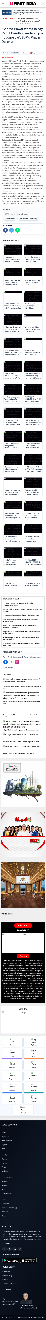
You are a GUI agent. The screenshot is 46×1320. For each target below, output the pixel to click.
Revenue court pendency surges (10, 584)
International (6, 1201)
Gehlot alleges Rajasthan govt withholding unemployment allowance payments (32, 306)
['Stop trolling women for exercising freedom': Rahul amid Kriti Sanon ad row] (23, 681)
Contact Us (6, 1279)
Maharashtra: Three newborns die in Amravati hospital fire (12, 516)
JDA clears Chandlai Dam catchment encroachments (32, 539)
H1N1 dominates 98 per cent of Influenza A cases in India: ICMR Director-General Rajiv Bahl (12, 352)
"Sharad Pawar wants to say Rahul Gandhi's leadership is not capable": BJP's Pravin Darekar (28, 21)
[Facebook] (5, 662)
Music (4, 1197)
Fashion (4, 1170)
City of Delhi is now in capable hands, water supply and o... (22, 730)
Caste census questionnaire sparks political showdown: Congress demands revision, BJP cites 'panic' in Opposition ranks (12, 259)
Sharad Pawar (10, 218)
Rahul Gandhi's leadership (28, 218)
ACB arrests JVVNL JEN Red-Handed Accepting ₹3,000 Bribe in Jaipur (12, 422)
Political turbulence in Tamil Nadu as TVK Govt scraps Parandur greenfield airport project (12, 399)
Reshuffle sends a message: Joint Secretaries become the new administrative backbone (12, 562)
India (3, 1156)
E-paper (5, 1287)
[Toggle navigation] (3, 3)
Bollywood (5, 1189)
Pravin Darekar (22, 214)
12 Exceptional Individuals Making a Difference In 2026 (21, 615)
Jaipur (4, 1140)
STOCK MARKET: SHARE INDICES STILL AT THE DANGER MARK (33, 562)
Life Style (5, 1162)
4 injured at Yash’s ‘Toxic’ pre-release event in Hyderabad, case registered (11, 539)
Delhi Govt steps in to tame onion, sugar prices (32, 283)
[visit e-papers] (7, 916)
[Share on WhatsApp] (17, 230)
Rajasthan (5, 1144)
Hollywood (5, 1193)
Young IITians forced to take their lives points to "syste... (22, 742)
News (12, 18)
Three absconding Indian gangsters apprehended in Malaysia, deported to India (12, 469)
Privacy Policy (7, 1283)
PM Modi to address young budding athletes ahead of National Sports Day (11, 446)
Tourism (4, 1175)
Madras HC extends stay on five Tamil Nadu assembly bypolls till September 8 (33, 422)
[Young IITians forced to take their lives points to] (23, 737)
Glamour (5, 1166)
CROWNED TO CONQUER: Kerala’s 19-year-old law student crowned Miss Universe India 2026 (33, 399)
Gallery (4, 1223)
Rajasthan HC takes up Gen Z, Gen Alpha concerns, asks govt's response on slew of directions (12, 329)
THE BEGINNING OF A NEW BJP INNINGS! (32, 584)
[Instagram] (17, 662)
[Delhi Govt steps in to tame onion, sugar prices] (22, 748)
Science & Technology (9, 1215)
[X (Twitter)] (11, 662)
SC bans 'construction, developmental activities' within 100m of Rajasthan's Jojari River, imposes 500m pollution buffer (33, 446)
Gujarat (4, 1152)
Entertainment (7, 1185)
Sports (4, 1207)
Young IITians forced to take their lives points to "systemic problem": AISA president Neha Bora (12, 283)
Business (5, 1179)
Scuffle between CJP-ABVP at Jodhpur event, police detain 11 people (33, 469)
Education (5, 1211)
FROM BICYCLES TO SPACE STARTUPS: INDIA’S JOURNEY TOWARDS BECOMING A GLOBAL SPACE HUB (32, 516)
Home (5, 18)
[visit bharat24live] (23, 836)
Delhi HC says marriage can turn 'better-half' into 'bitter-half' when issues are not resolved (12, 376)
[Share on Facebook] (5, 230)
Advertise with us (8, 1291)
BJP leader (9, 214)
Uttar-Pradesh (7, 1148)
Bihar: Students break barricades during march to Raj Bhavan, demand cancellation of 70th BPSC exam (32, 376)
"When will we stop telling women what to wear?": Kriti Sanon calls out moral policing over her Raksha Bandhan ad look (32, 352)
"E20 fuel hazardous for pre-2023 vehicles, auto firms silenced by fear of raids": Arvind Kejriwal (12, 306)
